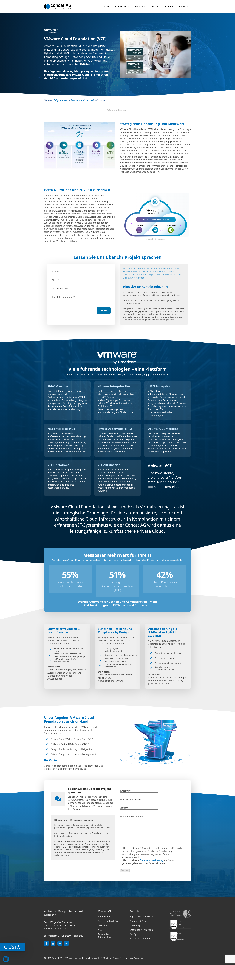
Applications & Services (141, 916)
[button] (6, 959)
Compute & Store (138, 921)
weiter (103, 310)
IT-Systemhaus (61, 100)
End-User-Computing (140, 938)
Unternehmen (120, 6)
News (153, 6)
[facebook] (46, 943)
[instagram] (53, 943)
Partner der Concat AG (82, 100)
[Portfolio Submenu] (145, 6)
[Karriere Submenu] (173, 6)
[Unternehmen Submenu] (129, 6)
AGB (100, 929)
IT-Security (134, 925)
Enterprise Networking (141, 929)
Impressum (104, 916)
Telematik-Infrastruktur (105, 936)
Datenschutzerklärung (151, 860)
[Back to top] (229, 949)
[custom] (66, 943)
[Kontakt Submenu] (188, 6)
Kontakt (182, 6)
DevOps (133, 934)
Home (106, 6)
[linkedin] (59, 943)
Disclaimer (103, 925)
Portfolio (139, 6)
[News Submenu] (158, 6)
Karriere (167, 6)
